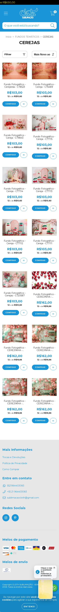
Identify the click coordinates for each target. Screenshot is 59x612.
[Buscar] (52, 25)
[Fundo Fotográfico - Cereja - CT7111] (53, 260)
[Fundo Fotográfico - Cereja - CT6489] (53, 104)
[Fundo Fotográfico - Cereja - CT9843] (23, 155)
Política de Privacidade (14, 463)
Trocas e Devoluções (13, 457)
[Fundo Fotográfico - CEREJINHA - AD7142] (53, 367)
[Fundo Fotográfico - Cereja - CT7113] (53, 208)
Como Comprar (10, 469)
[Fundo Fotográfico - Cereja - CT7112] (23, 260)
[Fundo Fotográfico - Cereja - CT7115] (53, 156)
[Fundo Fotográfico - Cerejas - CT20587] (23, 313)
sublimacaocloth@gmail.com (23, 497)
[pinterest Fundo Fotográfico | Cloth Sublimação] (15, 517)
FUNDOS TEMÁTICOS (27, 36)
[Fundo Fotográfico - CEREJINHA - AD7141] (23, 420)
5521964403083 (15, 485)
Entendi (29, 606)
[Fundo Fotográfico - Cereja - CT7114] (23, 208)
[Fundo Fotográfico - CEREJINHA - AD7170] (53, 314)
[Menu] (5, 13)
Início (8, 36)
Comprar (11, 104)
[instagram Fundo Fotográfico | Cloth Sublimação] (5, 517)
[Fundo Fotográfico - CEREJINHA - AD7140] (53, 420)
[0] (52, 14)
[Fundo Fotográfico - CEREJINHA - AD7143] (23, 367)
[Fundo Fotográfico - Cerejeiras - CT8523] (23, 104)
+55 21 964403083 (17, 491)
